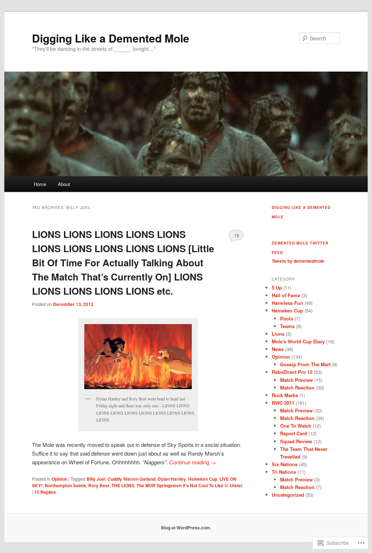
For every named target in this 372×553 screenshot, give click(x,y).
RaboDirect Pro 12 (292, 371)
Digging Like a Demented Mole (110, 38)
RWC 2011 (283, 402)
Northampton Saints (65, 485)
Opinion (59, 479)
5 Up (277, 287)
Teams (287, 326)
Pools (286, 318)
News (278, 349)
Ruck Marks (285, 395)
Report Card (293, 433)
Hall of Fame (286, 295)
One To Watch (295, 425)
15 (236, 235)
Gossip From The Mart (305, 364)
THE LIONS (123, 485)
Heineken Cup (202, 479)
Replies (45, 492)
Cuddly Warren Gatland (131, 479)
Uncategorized (288, 494)
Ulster (236, 485)
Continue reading (192, 462)
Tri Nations (284, 471)
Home (40, 184)
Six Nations (285, 464)
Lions (278, 333)
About (64, 184)
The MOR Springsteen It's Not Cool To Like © (182, 485)
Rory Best (98, 485)
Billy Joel (95, 479)
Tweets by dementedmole (298, 261)
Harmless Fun (287, 302)
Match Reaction (297, 387)
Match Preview (296, 379)
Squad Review (296, 441)
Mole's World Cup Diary (298, 341)
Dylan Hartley (172, 479)
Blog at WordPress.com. (186, 527)
